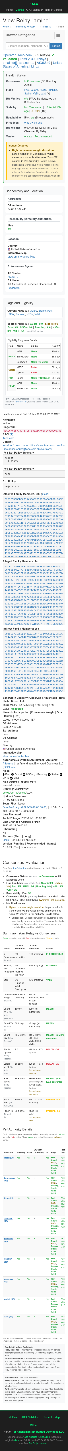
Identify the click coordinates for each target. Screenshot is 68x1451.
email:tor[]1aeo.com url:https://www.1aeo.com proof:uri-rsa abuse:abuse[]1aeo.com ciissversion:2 (34, 447)
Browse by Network (25, 26)
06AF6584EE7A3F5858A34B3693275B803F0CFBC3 (34, 569)
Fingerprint (10, 427)
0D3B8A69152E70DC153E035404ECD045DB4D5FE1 (34, 671)
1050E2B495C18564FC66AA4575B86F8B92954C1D (34, 674)
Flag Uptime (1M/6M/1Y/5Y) (19, 781)
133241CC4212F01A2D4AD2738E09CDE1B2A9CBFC (34, 691)
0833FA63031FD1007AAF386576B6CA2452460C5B (34, 573)
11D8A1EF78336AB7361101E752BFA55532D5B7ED (34, 553)
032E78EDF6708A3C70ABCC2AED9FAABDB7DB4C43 (34, 640)
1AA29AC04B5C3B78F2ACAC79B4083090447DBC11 (34, 590)
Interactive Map (12, 752)
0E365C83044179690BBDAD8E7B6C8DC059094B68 (34, 536)
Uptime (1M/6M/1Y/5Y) (16, 789)
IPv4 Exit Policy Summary (18, 452)
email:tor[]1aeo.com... (18, 62)
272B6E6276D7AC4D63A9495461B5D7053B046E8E (34, 593)
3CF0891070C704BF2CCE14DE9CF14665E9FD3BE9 (34, 613)
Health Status (16, 75)
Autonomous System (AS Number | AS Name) (30, 760)
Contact (8, 441)
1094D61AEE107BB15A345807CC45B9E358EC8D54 (34, 549)
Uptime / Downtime (14, 796)
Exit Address (10, 730)
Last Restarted (12, 814)
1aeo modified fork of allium (36, 1436)
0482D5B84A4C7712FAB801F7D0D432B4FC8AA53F (34, 506)
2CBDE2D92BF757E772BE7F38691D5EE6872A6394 (34, 597)
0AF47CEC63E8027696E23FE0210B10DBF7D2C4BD (34, 583)
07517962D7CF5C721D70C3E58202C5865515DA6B (34, 660)
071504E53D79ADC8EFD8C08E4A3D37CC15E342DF (34, 516)
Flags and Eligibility (19, 302)
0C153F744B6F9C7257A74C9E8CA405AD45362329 (34, 586)
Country (8, 745)
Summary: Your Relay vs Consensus (29, 933)
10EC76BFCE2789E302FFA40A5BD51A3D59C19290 (34, 677)
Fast (26, 90)
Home (9, 9)
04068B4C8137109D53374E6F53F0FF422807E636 (34, 647)
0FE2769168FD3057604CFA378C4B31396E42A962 (34, 543)
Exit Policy (9, 481)
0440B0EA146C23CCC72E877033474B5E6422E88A (34, 650)
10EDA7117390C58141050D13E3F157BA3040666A (34, 681)
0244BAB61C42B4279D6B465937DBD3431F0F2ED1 (34, 637)
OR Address (10, 723)
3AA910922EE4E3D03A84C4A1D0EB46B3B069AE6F (34, 610)
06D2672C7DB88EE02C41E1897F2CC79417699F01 (34, 512)
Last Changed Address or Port (21, 821)
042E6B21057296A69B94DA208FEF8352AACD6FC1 (34, 502)
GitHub (34, 1425)
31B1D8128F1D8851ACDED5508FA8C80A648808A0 (34, 603)
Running (52, 90)
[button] (58, 35)
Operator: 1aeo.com (17, 54)
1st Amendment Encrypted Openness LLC (38, 1431)
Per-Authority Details (17, 1129)
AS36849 (46, 26)
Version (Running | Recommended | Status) (29, 843)
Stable (28, 93)
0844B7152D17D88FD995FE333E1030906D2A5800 (34, 580)
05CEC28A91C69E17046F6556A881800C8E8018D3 (34, 566)
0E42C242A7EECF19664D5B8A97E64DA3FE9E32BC (34, 539)
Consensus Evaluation (24, 862)
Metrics (19, 9)
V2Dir (36, 93)
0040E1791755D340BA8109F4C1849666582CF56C (34, 633)
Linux (35, 66)
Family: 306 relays (33, 58)
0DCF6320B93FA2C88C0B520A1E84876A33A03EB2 (34, 532)
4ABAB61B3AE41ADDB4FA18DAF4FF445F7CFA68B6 (34, 623)
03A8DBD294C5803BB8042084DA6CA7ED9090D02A (34, 644)
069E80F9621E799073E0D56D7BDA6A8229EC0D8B (34, 509)
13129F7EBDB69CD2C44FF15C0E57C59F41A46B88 (34, 688)
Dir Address (10, 738)
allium (16, 1440)
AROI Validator (34, 9)
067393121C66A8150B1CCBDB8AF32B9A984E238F (34, 657)
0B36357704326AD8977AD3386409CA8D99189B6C (34, 667)
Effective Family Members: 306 (21, 494)
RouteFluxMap (53, 9)
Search (56, 46)
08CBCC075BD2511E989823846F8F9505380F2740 (34, 519)
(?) (11, 434)
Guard (34, 90)
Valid (43, 93)
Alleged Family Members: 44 (20, 561)
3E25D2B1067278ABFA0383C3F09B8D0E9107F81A (34, 617)
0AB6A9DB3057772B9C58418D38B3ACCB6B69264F (34, 526)
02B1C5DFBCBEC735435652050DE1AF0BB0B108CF (34, 499)
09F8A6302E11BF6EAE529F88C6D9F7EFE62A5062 (34, 522)
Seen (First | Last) (14, 803)
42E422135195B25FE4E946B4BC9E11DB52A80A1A (34, 620)
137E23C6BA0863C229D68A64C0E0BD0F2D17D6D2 (34, 556)
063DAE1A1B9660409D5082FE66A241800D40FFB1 (34, 654)
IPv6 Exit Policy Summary (18, 468)
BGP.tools (14, 287)
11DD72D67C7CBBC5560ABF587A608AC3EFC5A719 (34, 684)
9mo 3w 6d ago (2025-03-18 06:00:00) (25, 807)
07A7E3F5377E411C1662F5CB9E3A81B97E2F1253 (34, 664)
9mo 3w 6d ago (33, 122)
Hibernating (10, 829)
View (45, 494)
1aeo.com (8, 438)
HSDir (43, 90)
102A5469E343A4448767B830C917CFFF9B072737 (34, 546)
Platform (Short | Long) (17, 836)
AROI (6, 434)
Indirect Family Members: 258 (21, 628)
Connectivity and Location (24, 190)
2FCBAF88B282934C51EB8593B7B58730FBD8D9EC (34, 600)
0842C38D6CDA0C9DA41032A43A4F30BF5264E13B (34, 576)
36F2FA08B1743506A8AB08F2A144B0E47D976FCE (34, 607)
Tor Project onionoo (38, 1443)
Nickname (9, 419)
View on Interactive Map (21, 256)
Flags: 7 (8, 770)
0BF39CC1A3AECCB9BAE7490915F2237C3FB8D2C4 (34, 529)
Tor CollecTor (20, 401)
